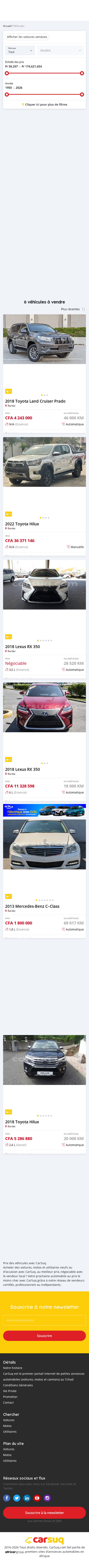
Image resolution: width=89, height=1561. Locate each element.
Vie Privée (10, 1391)
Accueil (7, 25)
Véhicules (18, 25)
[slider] (7, 73)
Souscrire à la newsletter (44, 1512)
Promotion (10, 1397)
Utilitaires (10, 1432)
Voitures (8, 1420)
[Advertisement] (44, 160)
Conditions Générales (18, 1385)
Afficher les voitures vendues (27, 37)
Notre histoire (12, 1368)
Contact (8, 1402)
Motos (7, 1426)
